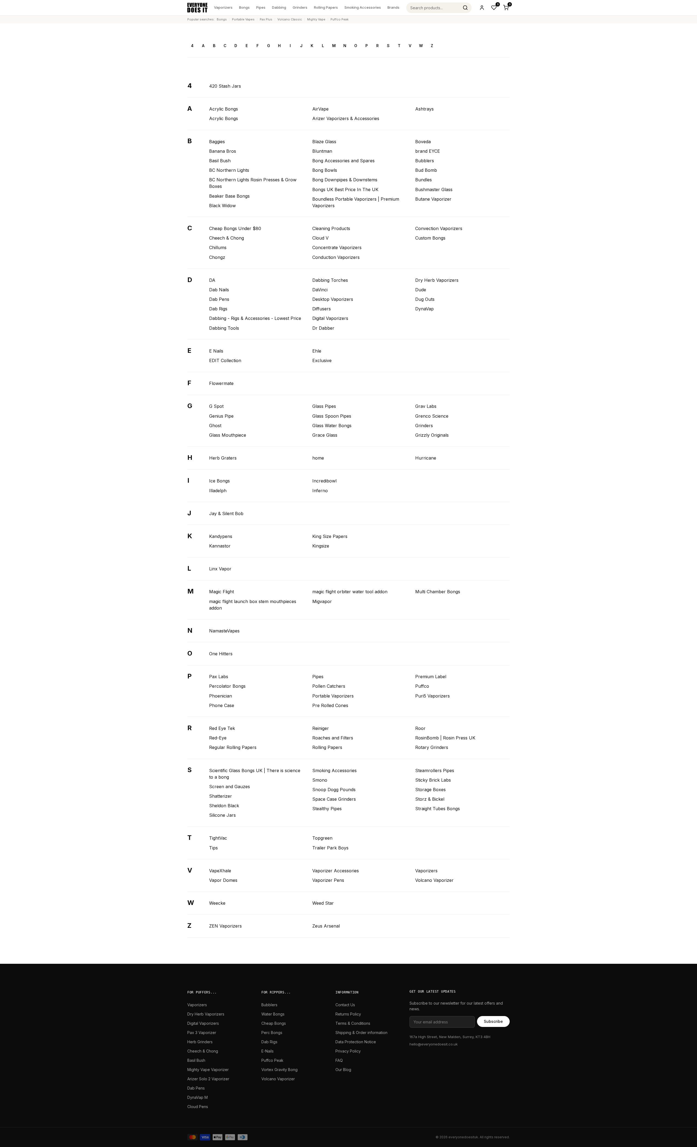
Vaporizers (223, 7)
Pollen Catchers (328, 686)
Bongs (244, 7)
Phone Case (221, 705)
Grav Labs (425, 406)
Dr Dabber (323, 328)
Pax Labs (218, 676)
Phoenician (220, 696)
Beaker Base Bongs (229, 196)
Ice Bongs (219, 481)
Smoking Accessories (362, 7)
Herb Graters (223, 458)
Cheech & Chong (226, 238)
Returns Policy (348, 1014)
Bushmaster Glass (434, 189)
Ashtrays (424, 109)
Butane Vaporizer (433, 199)
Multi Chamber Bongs (437, 591)
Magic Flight (221, 591)
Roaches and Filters (332, 738)
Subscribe (493, 1021)
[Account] (482, 7)
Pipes (260, 7)
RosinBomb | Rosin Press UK (445, 738)
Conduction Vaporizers (336, 257)
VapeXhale (220, 870)
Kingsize (320, 546)
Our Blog (343, 1069)
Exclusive (322, 360)
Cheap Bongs (273, 1023)
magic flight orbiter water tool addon (349, 591)
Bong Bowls (324, 170)
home (318, 458)
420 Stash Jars (225, 86)
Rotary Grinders (431, 747)
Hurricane (425, 458)
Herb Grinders (200, 1041)
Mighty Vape (316, 19)
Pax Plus (266, 19)
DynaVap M (197, 1097)
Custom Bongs (430, 238)
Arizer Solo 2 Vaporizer (208, 1078)
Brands (393, 7)
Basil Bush (220, 160)
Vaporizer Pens (328, 880)
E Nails (216, 351)
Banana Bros (222, 151)
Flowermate (221, 383)
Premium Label (430, 676)
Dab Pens (219, 299)
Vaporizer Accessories (335, 870)
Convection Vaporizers (438, 228)
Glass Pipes (324, 406)
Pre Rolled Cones (330, 705)
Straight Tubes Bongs (437, 808)
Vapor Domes (223, 880)
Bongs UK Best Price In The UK (345, 189)
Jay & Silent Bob (226, 513)
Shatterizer (220, 796)
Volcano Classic (289, 19)
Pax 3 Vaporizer (201, 1032)
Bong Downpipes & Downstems (344, 179)
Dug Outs (425, 299)
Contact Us (345, 1004)
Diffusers (321, 308)
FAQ (339, 1060)
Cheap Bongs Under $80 (235, 228)
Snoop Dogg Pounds (334, 789)
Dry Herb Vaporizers (436, 280)
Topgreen (322, 838)
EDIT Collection (225, 360)
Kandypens (220, 536)
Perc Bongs (271, 1032)
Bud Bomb (426, 170)
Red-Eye (218, 738)
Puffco (422, 686)
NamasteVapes (224, 631)
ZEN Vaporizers (225, 926)
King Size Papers (329, 536)
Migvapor (322, 601)
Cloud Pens (197, 1106)
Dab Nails (219, 289)
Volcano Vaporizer (434, 880)
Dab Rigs (218, 308)
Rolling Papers (326, 7)
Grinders (300, 7)
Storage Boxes (430, 789)
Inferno (320, 490)
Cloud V (320, 238)
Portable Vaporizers (333, 696)
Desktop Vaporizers (332, 299)
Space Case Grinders (334, 799)
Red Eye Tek (222, 728)
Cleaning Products (331, 228)
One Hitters (221, 653)
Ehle (316, 351)
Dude (420, 289)
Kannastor (220, 546)
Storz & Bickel (429, 799)
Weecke (217, 903)
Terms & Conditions (352, 1023)
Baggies (217, 141)
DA (212, 280)
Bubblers (424, 160)
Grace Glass (324, 435)
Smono (319, 780)
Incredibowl (324, 481)
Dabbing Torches (330, 280)
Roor (420, 728)
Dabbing (279, 7)
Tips (213, 848)
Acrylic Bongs (223, 109)
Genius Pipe (221, 416)
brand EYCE (427, 151)
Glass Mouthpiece (227, 435)
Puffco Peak (339, 19)
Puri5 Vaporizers (432, 696)
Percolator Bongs (227, 686)
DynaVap (424, 308)
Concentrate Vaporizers (337, 247)
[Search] (465, 8)
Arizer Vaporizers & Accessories (345, 118)
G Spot (216, 406)
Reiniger (320, 728)
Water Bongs (273, 1014)
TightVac (218, 838)
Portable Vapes (243, 19)
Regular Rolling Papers (232, 747)
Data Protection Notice (355, 1041)
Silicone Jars (222, 815)
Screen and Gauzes (229, 786)
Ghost (215, 425)
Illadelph (218, 490)
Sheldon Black (224, 805)
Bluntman (322, 151)
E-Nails (267, 1051)
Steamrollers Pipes (434, 770)
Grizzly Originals (432, 435)
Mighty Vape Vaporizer (208, 1069)
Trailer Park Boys (330, 848)
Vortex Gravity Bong (279, 1069)
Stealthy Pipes (327, 808)
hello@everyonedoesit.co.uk (433, 1044)
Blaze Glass (324, 141)
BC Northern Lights (229, 170)
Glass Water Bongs (331, 425)
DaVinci (320, 289)
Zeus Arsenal (326, 926)
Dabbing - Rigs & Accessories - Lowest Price (255, 318)
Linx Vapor (220, 568)
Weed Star (323, 903)
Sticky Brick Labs (433, 780)
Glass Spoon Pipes (331, 416)
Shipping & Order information (361, 1032)
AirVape (320, 109)
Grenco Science (431, 416)
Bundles (423, 179)
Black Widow (222, 205)
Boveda (423, 141)
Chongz (217, 257)
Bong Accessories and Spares (343, 160)
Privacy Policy (348, 1051)
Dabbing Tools (224, 328)
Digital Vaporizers (330, 318)
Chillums (218, 247)
